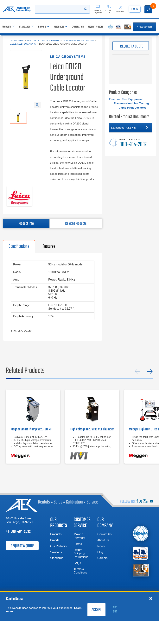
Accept (96, 609)
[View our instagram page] (144, 501)
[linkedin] (148, 501)
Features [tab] (49, 246)
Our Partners (58, 546)
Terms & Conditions (80, 570)
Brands (54, 540)
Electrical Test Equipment (43, 40)
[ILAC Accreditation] (141, 533)
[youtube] (151, 501)
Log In (134, 9)
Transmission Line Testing (78, 40)
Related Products (75, 223)
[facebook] (137, 501)
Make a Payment (79, 535)
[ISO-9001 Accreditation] (141, 570)
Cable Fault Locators (23, 44)
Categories (16, 40)
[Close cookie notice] (151, 598)
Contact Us (104, 534)
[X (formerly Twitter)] (141, 501)
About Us (103, 540)
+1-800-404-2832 (144, 27)
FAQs (77, 563)
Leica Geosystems (68, 56)
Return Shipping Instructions (81, 553)
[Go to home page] (17, 9)
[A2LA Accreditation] (141, 553)
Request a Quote (22, 546)
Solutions (56, 552)
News (101, 546)
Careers (102, 558)
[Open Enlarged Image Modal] (37, 105)
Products (56, 534)
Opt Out (115, 609)
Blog (100, 552)
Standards (56, 558)
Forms (78, 543)
